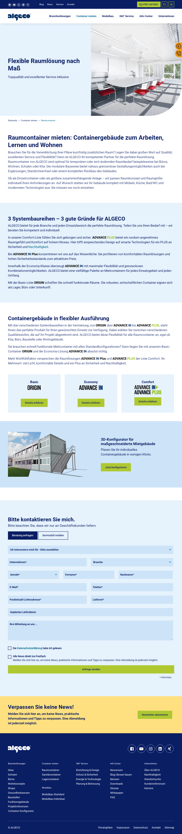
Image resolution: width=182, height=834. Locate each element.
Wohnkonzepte (16, 783)
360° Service (126, 16)
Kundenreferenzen (154, 783)
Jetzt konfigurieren (116, 467)
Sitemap (169, 827)
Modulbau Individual (53, 798)
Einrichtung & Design (87, 770)
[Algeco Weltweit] (171, 4)
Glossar (114, 788)
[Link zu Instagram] (18, 5)
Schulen (12, 774)
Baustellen (14, 797)
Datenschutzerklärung (29, 648)
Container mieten (86, 16)
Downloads (116, 783)
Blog (41, 4)
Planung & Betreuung (88, 783)
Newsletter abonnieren (155, 714)
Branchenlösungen (60, 16)
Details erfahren (34, 402)
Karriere (60, 4)
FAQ (112, 797)
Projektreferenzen (18, 806)
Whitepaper (116, 792)
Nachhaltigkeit (38, 247)
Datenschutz (141, 827)
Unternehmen (166, 16)
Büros (11, 779)
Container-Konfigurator (21, 810)
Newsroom (116, 770)
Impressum (123, 827)
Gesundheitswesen (19, 792)
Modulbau (108, 16)
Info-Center (146, 16)
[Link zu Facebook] (9, 5)
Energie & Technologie (88, 779)
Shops (11, 788)
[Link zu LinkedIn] (23, 5)
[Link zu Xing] (28, 5)
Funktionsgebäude (18, 801)
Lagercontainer (50, 779)
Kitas (11, 770)
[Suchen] (164, 4)
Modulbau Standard (53, 794)
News (50, 4)
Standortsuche (152, 779)
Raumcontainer (50, 770)
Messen (114, 779)
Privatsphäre (105, 827)
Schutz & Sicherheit (87, 774)
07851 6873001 (150, 4)
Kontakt (71, 4)
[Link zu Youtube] (14, 5)
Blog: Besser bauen (121, 774)
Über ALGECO (152, 770)
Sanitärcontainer (51, 774)
